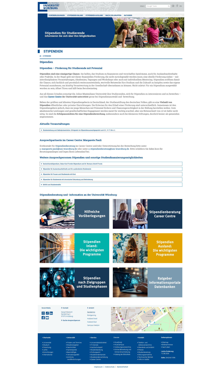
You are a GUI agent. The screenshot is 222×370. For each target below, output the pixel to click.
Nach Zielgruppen (113, 15)
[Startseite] (40, 56)
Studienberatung (97, 350)
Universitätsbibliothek (99, 343)
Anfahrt (91, 308)
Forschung (47, 347)
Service (93, 338)
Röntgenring (91, 315)
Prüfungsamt (95, 352)
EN (181, 6)
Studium (46, 345)
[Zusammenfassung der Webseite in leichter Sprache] (173, 5)
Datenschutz (109, 367)
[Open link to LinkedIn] (51, 313)
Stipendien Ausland (94, 15)
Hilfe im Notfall (143, 359)
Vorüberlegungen (57, 15)
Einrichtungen (48, 352)
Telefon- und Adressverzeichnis (145, 344)
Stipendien (53, 51)
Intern (142, 6)
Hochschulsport (96, 347)
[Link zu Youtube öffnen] (47, 318)
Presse (141, 350)
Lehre (45, 350)
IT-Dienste (94, 345)
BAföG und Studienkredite (52, 185)
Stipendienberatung (65, 146)
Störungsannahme (145, 355)
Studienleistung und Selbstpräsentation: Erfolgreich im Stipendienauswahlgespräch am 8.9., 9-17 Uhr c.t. (79, 130)
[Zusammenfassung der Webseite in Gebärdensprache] (177, 5)
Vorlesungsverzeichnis (123, 347)
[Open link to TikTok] (47, 313)
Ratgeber (128, 15)
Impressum (98, 367)
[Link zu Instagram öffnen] (43, 313)
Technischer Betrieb (145, 357)
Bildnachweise (167, 345)
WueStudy (118, 342)
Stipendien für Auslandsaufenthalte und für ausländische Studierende (67, 169)
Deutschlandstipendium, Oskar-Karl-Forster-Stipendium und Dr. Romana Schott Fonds (72, 164)
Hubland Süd (91, 322)
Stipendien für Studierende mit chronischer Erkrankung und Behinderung (68, 179)
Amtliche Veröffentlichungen (74, 358)
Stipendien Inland (75, 15)
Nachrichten (71, 347)
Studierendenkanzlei (98, 355)
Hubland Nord (92, 319)
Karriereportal (72, 350)
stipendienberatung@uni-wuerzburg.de (109, 149)
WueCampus (119, 345)
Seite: (163, 358)
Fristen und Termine (74, 343)
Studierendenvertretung (99, 357)
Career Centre (55, 96)
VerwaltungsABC (73, 355)
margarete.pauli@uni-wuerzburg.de (59, 149)
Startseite (46, 338)
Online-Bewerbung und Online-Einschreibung (123, 351)
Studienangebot (72, 345)
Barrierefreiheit (122, 367)
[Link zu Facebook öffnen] (43, 318)
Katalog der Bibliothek (122, 354)
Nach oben (166, 347)
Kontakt (65, 308)
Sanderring (91, 312)
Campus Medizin (93, 325)
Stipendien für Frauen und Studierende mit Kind (59, 174)
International (47, 355)
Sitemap (165, 342)
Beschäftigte (71, 352)
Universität (47, 343)
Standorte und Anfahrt (146, 347)
